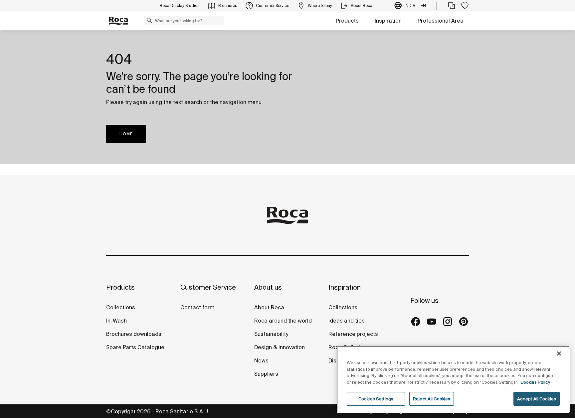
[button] (149, 20)
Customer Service (208, 287)
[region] (453, 379)
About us (268, 287)
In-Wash (116, 321)
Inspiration (388, 21)
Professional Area (441, 21)
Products (347, 21)
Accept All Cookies (536, 398)
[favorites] (465, 6)
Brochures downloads (133, 334)
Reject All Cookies (431, 398)
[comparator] (452, 6)
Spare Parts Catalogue (135, 347)
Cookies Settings (375, 398)
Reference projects (353, 334)
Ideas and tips (346, 321)
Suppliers (266, 374)
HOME (126, 134)
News (261, 360)
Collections (120, 307)
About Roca (269, 307)
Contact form (197, 307)
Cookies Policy (535, 382)
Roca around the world (283, 321)
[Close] (559, 353)
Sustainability (271, 334)
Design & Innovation (279, 347)
